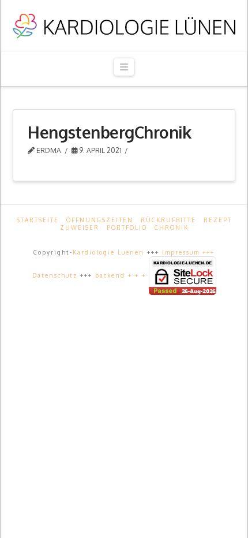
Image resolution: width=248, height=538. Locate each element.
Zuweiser (79, 227)
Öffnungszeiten (99, 219)
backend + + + (122, 274)
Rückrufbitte (168, 219)
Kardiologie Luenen (108, 252)
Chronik (172, 227)
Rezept (218, 219)
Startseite (38, 219)
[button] (124, 67)
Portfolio (127, 227)
